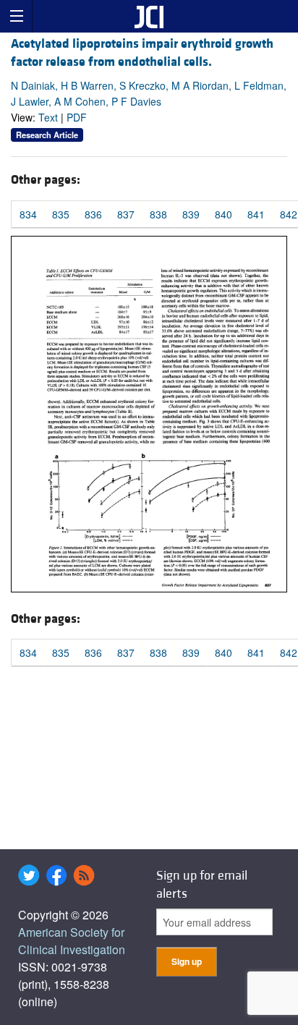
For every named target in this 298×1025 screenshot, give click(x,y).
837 (126, 214)
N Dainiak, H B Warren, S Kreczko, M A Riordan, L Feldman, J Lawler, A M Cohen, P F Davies (148, 93)
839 (191, 214)
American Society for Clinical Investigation (71, 941)
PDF (77, 117)
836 (93, 214)
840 (223, 214)
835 (60, 214)
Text (48, 117)
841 (256, 214)
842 (288, 214)
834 (28, 214)
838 (158, 214)
